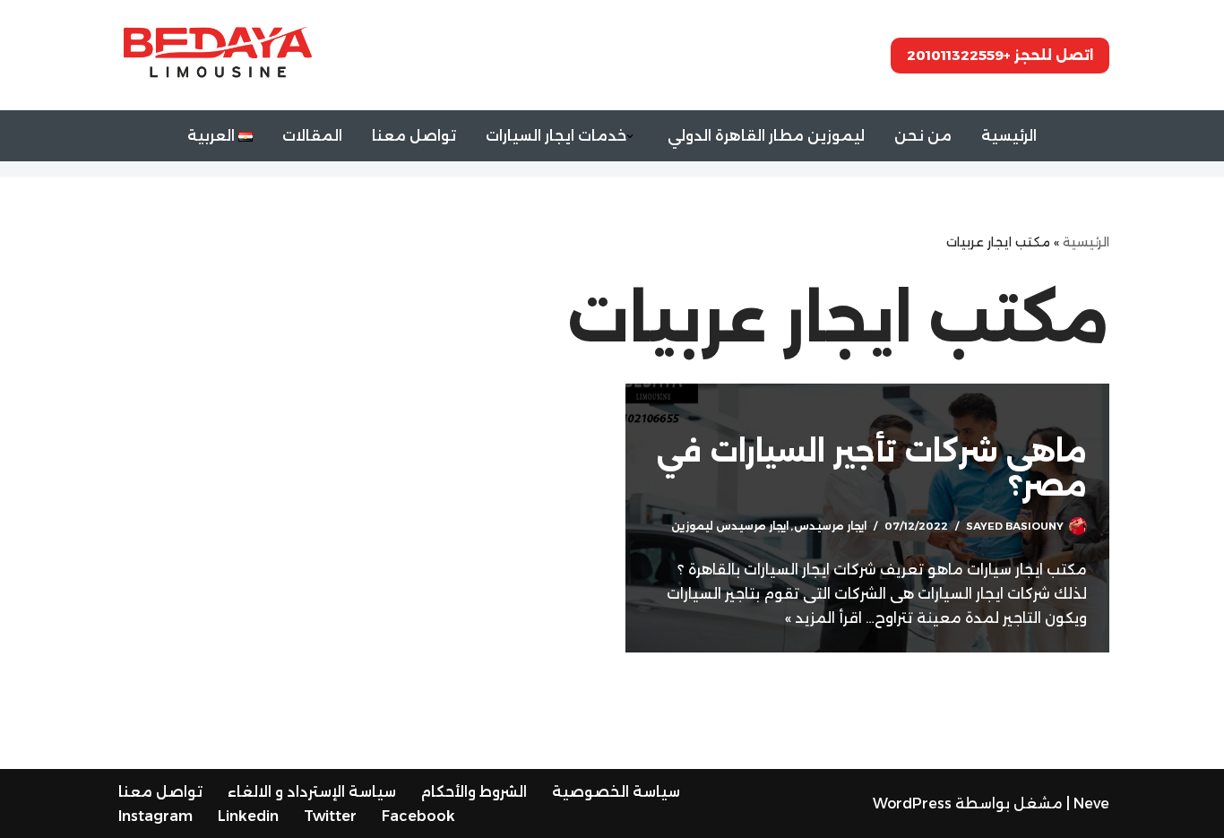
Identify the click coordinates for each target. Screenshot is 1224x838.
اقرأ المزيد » (823, 617)
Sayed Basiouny (1015, 526)
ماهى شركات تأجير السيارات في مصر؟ (872, 468)
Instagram (155, 816)
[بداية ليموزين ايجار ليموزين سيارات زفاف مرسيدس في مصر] (213, 55)
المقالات (312, 135)
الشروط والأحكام (474, 791)
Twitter (330, 816)
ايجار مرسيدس (830, 526)
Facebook (418, 816)
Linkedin (248, 816)
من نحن (923, 135)
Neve (1091, 803)
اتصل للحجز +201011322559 (1000, 55)
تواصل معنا (414, 135)
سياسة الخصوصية (616, 791)
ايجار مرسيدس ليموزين (730, 526)
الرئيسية (1009, 135)
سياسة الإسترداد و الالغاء (312, 791)
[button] (630, 136)
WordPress (912, 803)
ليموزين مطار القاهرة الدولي (766, 135)
